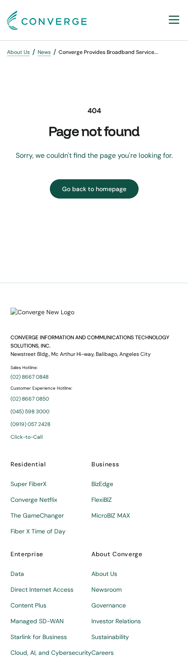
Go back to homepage (94, 189)
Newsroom (106, 589)
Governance (108, 605)
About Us (18, 52)
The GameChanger (37, 515)
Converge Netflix (33, 500)
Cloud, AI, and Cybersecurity (50, 653)
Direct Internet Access (41, 589)
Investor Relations (116, 621)
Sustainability (110, 637)
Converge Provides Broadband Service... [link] (108, 52)
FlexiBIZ (101, 500)
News (44, 52)
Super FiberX (28, 484)
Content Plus (28, 605)
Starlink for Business (38, 637)
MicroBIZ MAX (110, 515)
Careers (102, 653)
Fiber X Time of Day (38, 531)
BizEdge (102, 484)
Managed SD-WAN (37, 621)
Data (17, 574)
